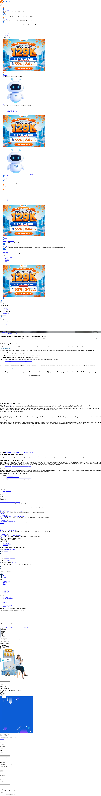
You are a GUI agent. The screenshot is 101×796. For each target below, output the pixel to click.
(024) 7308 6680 (12, 549)
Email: (1, 692)
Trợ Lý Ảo (5, 104)
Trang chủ (2, 333)
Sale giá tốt (6, 72)
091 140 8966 (14, 553)
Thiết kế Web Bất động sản (7, 592)
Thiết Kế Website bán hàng (8, 182)
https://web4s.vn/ (9, 476)
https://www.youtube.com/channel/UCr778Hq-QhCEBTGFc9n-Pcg (18, 478)
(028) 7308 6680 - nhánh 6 (14, 566)
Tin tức (5, 238)
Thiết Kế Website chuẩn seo (8, 178)
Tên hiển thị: (2, 691)
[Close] (0, 637)
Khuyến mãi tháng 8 (6, 313)
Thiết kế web (5, 307)
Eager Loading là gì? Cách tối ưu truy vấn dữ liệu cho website (10, 506)
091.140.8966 (8, 647)
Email (6, 31)
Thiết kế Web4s (6, 10)
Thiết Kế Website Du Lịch (9, 199)
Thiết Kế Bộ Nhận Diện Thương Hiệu (11, 111)
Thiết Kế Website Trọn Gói (7, 186)
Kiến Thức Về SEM (6, 246)
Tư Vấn (6, 258)
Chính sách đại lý (5, 604)
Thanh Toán (7, 260)
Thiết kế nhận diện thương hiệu (8, 19)
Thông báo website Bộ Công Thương (11, 32)
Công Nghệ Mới (5, 252)
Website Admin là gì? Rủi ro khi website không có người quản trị (11, 511)
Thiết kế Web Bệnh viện (7, 593)
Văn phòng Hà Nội (6, 543)
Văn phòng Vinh (5, 545)
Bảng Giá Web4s (7, 109)
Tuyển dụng (7, 259)
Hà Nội (3, 644)
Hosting (6, 34)
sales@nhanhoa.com (7, 551)
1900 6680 (7, 549)
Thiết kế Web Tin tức (6, 589)
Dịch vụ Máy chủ (7, 30)
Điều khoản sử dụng (6, 606)
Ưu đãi (5, 298)
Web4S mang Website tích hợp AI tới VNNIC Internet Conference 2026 (12, 530)
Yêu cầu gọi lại (3, 315)
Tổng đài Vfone (7, 35)
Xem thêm (2, 504)
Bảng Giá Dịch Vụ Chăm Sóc (10, 110)
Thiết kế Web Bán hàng (6, 588)
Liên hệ (6, 261)
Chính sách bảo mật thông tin (7, 605)
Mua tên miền (5, 308)
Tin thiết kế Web (3, 332)
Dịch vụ (5, 7)
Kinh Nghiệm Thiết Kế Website (8, 241)
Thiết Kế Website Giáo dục (9, 200)
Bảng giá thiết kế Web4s (7, 597)
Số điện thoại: (2, 693)
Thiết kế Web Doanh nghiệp (7, 590)
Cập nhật (2, 694)
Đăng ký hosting (5, 309)
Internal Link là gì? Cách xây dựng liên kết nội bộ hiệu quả (10, 502)
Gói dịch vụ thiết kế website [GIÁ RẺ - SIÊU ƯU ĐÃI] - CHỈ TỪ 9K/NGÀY (19, 452)
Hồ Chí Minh (4, 645)
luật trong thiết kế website (7, 491)
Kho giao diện (6, 175)
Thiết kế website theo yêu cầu (10, 196)
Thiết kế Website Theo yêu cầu (8, 591)
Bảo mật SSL (7, 33)
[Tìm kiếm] (1, 300)
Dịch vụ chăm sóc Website (7, 23)
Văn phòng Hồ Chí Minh (7, 544)
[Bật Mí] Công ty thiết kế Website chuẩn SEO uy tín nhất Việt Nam (18, 466)
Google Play (5, 577)
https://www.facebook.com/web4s (13, 477)
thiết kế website (11, 405)
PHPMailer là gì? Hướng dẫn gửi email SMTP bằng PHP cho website (12, 516)
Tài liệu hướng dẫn (6, 602)
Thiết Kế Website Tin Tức (9, 198)
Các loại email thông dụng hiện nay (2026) (7, 521)
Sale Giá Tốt (5, 75)
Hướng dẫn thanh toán (6, 603)
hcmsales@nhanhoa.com (8, 560)
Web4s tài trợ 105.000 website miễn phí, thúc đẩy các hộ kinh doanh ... (12, 535)
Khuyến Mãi (5, 584)
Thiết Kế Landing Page (6, 15)
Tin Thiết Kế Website (8, 257)
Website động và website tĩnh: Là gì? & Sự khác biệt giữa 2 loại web (18, 361)
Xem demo (2, 739)
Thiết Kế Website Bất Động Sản (8, 190)
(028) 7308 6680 (12, 558)
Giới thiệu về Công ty (6, 581)
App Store (4, 575)
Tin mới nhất (8, 332)
